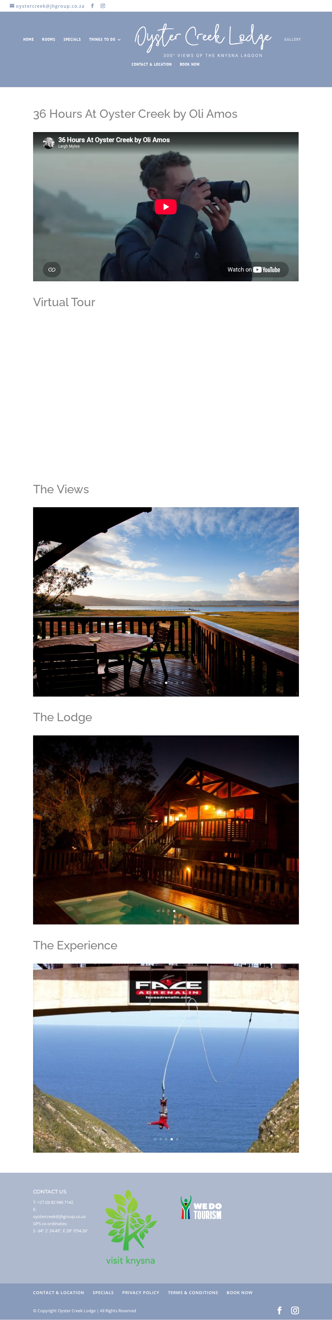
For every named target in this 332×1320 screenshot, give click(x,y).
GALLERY (292, 39)
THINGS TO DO (102, 39)
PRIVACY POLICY (141, 1292)
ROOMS (48, 39)
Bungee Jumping (166, 1047)
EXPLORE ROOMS (166, 629)
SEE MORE (166, 1074)
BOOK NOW (190, 64)
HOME (28, 39)
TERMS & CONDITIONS (193, 1292)
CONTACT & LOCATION (152, 64)
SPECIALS (72, 39)
